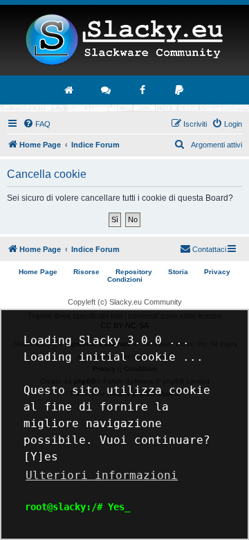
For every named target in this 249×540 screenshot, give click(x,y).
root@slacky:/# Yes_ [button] (77, 506)
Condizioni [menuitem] (124, 279)
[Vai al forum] (106, 90)
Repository (134, 272)
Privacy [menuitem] (217, 272)
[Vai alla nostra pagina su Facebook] (143, 90)
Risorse (86, 272)
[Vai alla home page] (70, 90)
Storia (178, 272)
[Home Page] (124, 40)
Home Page (38, 272)
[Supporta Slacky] (180, 90)
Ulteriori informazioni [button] (102, 475)
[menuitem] (36, 124)
